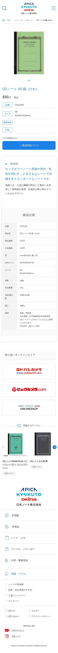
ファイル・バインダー (23, 549)
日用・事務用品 (19, 560)
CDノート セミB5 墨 (38, 461)
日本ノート (16, 636)
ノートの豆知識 (15, 584)
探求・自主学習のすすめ (20, 590)
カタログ (35, 611)
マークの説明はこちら (9, 138)
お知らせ (11, 611)
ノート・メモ (18, 537)
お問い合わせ (13, 616)
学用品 (15, 526)
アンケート (13, 601)
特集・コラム (18, 573)
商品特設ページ (30, 145)
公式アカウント (18, 630)
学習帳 (15, 515)
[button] (55, 447)
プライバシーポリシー (40, 616)
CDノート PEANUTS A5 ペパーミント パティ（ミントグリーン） (15, 464)
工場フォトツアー (17, 595)
